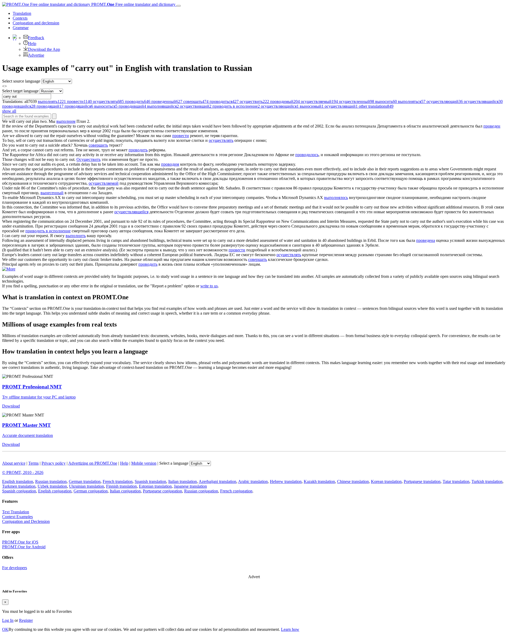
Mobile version (143, 463)
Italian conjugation (125, 491)
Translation (22, 13)
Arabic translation (253, 481)
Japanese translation (190, 486)
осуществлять (221, 140)
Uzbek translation (52, 486)
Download (11, 406)
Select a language (173, 463)
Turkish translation (486, 481)
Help (32, 43)
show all (9, 111)
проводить (138, 150)
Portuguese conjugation (162, 491)
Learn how (290, 629)
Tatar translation (456, 481)
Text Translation (15, 512)
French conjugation (236, 491)
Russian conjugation (201, 491)
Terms (33, 463)
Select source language (21, 81)
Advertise (36, 55)
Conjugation (36, 23)
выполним (65, 121)
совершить (98, 145)
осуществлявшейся (131, 212)
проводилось (307, 154)
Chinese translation (353, 481)
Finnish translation (121, 486)
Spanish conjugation (19, 491)
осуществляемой (104, 183)
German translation (85, 481)
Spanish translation (150, 481)
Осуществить (88, 159)
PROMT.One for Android (24, 547)
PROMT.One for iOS (20, 542)
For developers (14, 567)
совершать (257, 259)
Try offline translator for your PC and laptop (39, 397)
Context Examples (17, 516)
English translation (17, 481)
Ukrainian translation (86, 486)
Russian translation (51, 481)
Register (26, 620)
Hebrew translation (286, 481)
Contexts (20, 18)
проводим (170, 164)
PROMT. (132, 4)
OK (5, 629)
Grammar (21, 27)
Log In (7, 620)
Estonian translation (155, 486)
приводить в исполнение (48, 231)
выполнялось (336, 197)
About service (13, 463)
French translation (118, 481)
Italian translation (182, 481)
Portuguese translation (422, 481)
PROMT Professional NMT (32, 387)
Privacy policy (54, 463)
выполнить (76, 235)
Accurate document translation (27, 435)
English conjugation (54, 491)
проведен (491, 126)
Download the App (44, 49)
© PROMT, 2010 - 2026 (22, 472)
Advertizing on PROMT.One (92, 463)
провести (180, 135)
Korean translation (386, 481)
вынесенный (52, 193)
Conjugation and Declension (26, 521)
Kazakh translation (319, 481)
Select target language (20, 91)
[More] (8, 269)
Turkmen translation (18, 486)
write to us (209, 286)
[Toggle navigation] (178, 6)
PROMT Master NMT (26, 425)
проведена (425, 240)
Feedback (36, 37)
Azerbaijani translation (217, 481)
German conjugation (91, 491)
